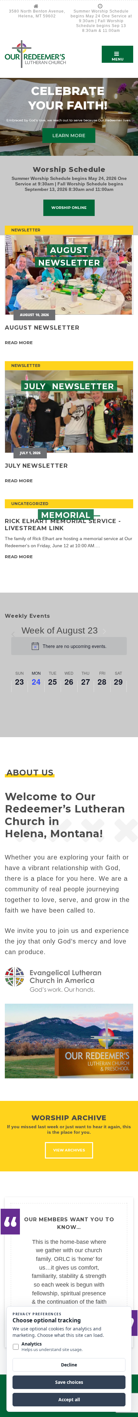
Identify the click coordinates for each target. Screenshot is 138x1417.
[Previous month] (15, 631)
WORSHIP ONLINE (69, 207)
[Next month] (104, 631)
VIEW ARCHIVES (69, 1150)
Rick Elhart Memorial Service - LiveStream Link (63, 524)
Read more (19, 342)
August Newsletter (42, 327)
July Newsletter (36, 465)
